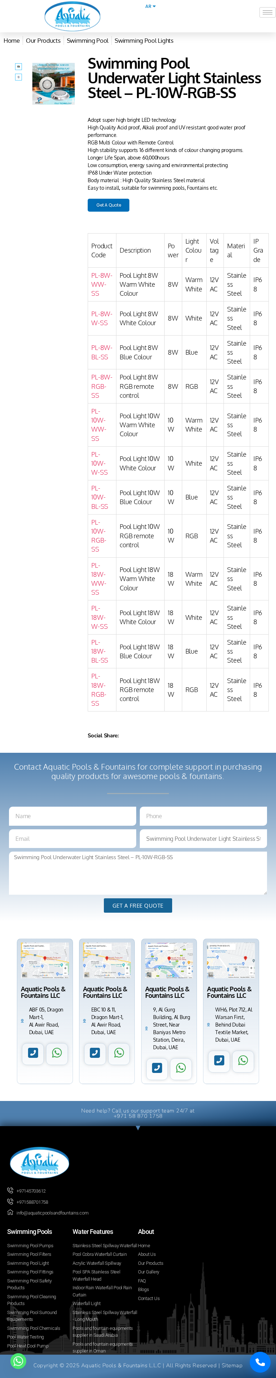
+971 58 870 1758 (138, 1116)
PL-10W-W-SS (99, 463)
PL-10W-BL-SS (99, 497)
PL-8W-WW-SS (101, 284)
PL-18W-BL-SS (99, 651)
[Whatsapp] (18, 1361)
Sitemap (232, 1365)
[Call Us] (260, 1362)
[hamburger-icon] (267, 12)
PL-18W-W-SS (99, 617)
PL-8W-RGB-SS (101, 386)
